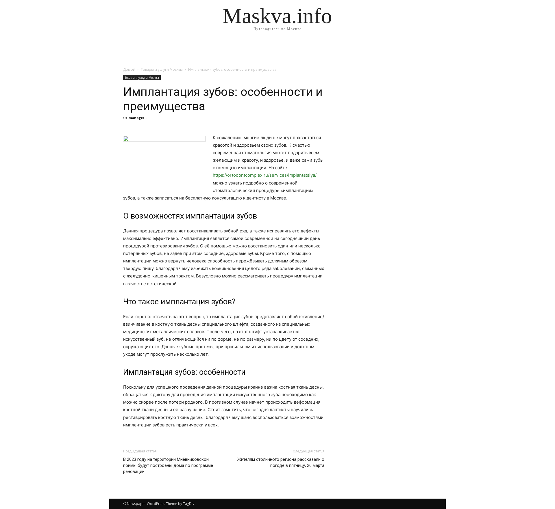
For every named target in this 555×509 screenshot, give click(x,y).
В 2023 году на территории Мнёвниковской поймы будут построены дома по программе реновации (168, 465)
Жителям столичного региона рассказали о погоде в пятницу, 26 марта (280, 462)
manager (136, 117)
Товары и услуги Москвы (162, 69)
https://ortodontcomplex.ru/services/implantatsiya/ (265, 175)
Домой (129, 69)
